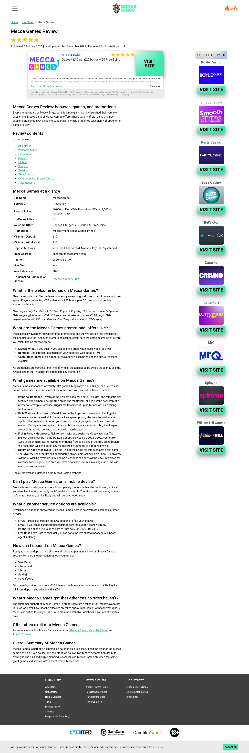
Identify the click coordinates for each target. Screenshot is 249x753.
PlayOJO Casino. (23, 634)
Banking (23, 170)
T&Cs (48, 701)
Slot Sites (28, 22)
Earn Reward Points (96, 692)
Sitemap (49, 711)
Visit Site (149, 63)
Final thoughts (26, 182)
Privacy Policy (52, 706)
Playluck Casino (78, 630)
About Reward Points (97, 687)
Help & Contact (53, 696)
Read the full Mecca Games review (47, 86)
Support (23, 166)
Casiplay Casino (98, 630)
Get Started (51, 692)
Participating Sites (95, 696)
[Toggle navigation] (15, 8)
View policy (157, 747)
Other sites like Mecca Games (36, 178)
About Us (50, 687)
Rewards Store (94, 701)
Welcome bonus (27, 150)
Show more (155, 86)
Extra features (26, 174)
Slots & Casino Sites (137, 687)
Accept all (230, 747)
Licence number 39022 (66, 279)
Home (14, 22)
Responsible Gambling (57, 716)
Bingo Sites (133, 696)
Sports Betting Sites (137, 692)
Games (22, 158)
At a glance (24, 146)
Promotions (25, 154)
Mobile (22, 162)
